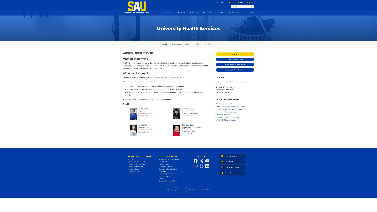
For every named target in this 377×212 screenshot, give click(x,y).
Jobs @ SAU (163, 162)
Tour (241, 2)
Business (131, 159)
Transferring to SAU (166, 174)
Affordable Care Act (224, 104)
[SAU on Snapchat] (201, 166)
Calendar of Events (231, 156)
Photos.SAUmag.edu (232, 167)
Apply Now (229, 173)
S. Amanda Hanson (189, 109)
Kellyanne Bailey (188, 125)
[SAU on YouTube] (207, 161)
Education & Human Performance (139, 162)
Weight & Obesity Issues (226, 120)
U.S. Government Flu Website (227, 117)
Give (232, 2)
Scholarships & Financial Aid (169, 159)
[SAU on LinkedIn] (207, 166)
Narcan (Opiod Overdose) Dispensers (231, 109)
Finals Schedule (164, 176)
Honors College (133, 169)
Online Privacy (188, 192)
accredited (181, 188)
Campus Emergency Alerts (168, 181)
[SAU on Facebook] (195, 161)
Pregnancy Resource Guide (226, 112)
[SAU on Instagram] (195, 166)
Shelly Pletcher (144, 109)
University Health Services (188, 28)
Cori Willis (142, 125)
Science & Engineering (135, 167)
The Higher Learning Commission (195, 188)
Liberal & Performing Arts (136, 164)
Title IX (161, 179)
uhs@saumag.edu (228, 87)
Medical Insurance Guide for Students (231, 106)
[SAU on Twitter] (201, 161)
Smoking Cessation (223, 114)
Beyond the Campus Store (168, 169)
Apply (250, 2)
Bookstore (162, 171)
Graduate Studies (134, 171)
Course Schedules (165, 164)
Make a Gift (229, 162)
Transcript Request (165, 167)
